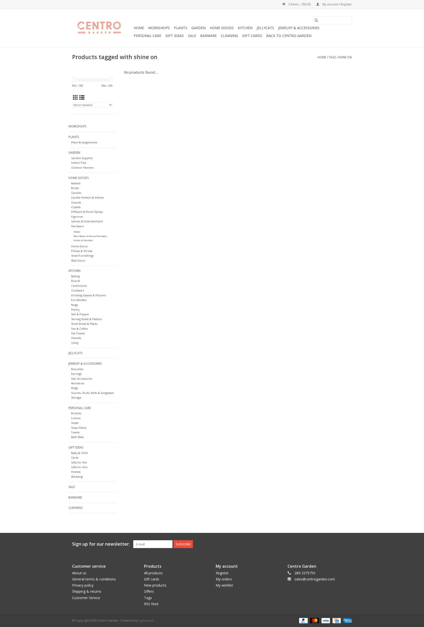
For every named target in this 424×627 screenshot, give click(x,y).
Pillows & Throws (81, 251)
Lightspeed (146, 620)
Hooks (77, 231)
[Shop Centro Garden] (102, 28)
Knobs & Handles (83, 240)
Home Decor (79, 246)
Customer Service (86, 597)
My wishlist (224, 585)
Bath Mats (77, 437)
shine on (345, 57)
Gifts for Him (79, 467)
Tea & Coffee (79, 328)
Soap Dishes (78, 427)
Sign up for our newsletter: (101, 544)
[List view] (81, 97)
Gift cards (252, 35)
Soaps (75, 423)
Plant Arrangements (84, 142)
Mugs (74, 305)
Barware (208, 35)
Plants (180, 27)
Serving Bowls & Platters (86, 319)
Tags (332, 57)
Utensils (76, 338)
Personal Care (147, 35)
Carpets (76, 202)
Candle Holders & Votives (87, 197)
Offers (149, 591)
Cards (74, 457)
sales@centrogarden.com (314, 579)
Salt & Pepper (80, 314)
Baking (75, 276)
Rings (74, 388)
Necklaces (77, 383)
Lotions (75, 418)
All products (153, 573)
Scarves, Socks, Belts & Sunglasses (92, 393)
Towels (75, 432)
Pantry (75, 309)
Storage (76, 397)
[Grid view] (75, 97)
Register (222, 573)
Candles (76, 193)
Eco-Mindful (79, 300)
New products (155, 585)
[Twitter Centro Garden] (330, 544)
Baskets (75, 183)
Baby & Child (79, 453)
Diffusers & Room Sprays (87, 211)
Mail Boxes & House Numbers (90, 236)
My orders (224, 579)
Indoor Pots (78, 162)
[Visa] (325, 620)
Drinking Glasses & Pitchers (88, 295)
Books (75, 188)
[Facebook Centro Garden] (321, 544)
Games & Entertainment (87, 221)
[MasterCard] (313, 620)
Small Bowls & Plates (84, 324)
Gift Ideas (174, 35)
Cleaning (229, 35)
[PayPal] (302, 620)
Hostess (75, 472)
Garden (198, 27)
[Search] (316, 20)
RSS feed (151, 604)
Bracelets (77, 369)
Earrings (76, 374)
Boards (75, 281)
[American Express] (347, 620)
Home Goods (222, 27)
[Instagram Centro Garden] (348, 544)
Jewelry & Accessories (298, 27)
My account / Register (337, 4)
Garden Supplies (82, 158)
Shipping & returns (86, 591)
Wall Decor (78, 260)
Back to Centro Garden (288, 35)
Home (139, 27)
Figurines (77, 216)
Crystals (75, 207)
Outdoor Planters (82, 167)
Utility (75, 343)
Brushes (76, 413)
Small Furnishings (82, 255)
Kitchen (245, 27)
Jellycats (265, 27)
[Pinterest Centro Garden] (339, 544)
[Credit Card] (336, 620)
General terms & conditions (94, 579)
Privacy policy (82, 585)
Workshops (159, 27)
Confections (79, 286)
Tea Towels (78, 333)
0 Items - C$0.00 (299, 4)
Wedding (77, 476)
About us (79, 573)
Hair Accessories (81, 378)
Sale (192, 35)
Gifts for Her (79, 462)
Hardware (77, 226)
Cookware (77, 290)
